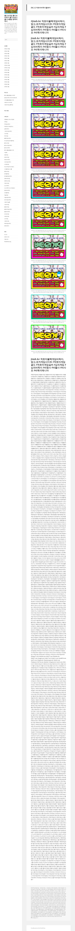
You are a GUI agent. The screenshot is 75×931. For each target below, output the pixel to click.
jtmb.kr (49, 888)
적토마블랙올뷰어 (34, 915)
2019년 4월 (6, 79)
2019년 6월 (6, 74)
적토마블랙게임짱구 (43, 910)
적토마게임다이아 (43, 893)
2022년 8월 (6, 53)
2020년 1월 (6, 63)
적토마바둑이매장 (56, 902)
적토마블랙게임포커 (61, 910)
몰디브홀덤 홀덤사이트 (9, 150)
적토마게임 (6, 183)
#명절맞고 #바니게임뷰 (9, 119)
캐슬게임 (6, 195)
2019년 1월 (6, 86)
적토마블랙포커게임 (37, 916)
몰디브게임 (6, 143)
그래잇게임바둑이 (8, 131)
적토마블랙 (49, 906)
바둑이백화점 (50, 889)
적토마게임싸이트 (58, 896)
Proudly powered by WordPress (38, 928)
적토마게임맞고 (50, 893)
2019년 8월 (6, 72)
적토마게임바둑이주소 (39, 895)
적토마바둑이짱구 (60, 905)
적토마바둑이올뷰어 (35, 905)
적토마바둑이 (50, 900)
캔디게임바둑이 (7, 199)
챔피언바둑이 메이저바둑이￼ (10, 97)
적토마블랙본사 (55, 913)
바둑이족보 (46, 890)
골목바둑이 (6, 128)
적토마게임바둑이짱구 (48, 895)
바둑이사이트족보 (57, 889)
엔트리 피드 (6, 237)
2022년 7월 (6, 56)
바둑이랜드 (38, 889)
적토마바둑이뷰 (37, 903)
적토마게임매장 (57, 893)
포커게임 (6, 218)
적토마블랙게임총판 (52, 910)
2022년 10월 (7, 48)
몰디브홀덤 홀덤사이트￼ (9, 95)
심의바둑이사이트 (57, 892)
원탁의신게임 (7, 181)
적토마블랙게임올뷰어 (58, 909)
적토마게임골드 (35, 893)
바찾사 (62, 890)
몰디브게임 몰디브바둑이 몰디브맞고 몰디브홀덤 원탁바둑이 (10, 18)
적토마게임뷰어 (35, 896)
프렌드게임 (6, 221)
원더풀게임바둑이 (8, 176)
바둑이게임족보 (54, 888)
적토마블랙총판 (57, 915)
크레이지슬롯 (7, 202)
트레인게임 (6, 216)
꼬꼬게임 (6, 133)
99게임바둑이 (7, 124)
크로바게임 (6, 204)
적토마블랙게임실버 (49, 909)
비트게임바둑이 (7, 162)
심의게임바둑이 (37, 892)
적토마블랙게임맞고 (47, 907)
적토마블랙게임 (55, 906)
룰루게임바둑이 (7, 138)
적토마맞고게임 (35, 900)
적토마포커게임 (50, 916)
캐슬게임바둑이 (7, 197)
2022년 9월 (6, 51)
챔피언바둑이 (7, 190)
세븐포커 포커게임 (8, 102)
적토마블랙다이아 (41, 912)
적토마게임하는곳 (58, 899)
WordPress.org (7, 241)
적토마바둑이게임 (57, 900)
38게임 (5, 121)
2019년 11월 (7, 67)
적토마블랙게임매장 (56, 907)
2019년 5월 (6, 77)
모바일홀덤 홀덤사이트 (9, 100)
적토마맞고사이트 (43, 900)
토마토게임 (6, 214)
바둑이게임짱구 (61, 888)
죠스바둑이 (6, 185)
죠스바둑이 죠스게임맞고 (9, 188)
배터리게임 (6, 157)
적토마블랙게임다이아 (38, 907)
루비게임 (6, 136)
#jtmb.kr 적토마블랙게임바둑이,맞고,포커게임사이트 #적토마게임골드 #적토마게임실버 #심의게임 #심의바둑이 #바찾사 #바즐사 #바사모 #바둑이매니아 (48, 27)
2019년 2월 (6, 84)
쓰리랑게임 (6, 164)
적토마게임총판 (43, 899)
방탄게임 (6, 155)
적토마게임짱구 (36, 899)
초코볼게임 (6, 192)
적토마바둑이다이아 (48, 902)
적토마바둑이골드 (40, 902)
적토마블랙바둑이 (38, 913)
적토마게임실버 (50, 896)
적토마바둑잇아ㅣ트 (42, 906)
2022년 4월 (6, 58)
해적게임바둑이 (7, 223)
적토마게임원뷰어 (39, 898)
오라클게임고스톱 (8, 169)
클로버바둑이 (7, 211)
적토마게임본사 (57, 895)
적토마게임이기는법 (47, 898)
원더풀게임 (6, 173)
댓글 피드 (6, 239)
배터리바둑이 (7, 159)
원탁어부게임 (7, 178)
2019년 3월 (6, 82)
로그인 (5, 234)
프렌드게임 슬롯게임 (8, 104)
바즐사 (59, 890)
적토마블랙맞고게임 (57, 912)
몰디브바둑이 (7, 147)
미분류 (5, 152)
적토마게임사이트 (43, 896)
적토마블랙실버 (62, 913)
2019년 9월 (6, 70)
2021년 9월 (6, 60)
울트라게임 (6, 171)
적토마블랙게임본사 (40, 909)
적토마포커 (44, 916)
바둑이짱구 (52, 890)
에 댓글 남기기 (35, 917)
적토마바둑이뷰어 (45, 903)
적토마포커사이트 (58, 916)
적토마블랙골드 (34, 912)
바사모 (56, 890)
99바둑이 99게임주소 (8, 126)
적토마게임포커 (50, 899)
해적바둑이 (6, 225)
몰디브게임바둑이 (8, 145)
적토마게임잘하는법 (56, 898)
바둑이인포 (41, 890)
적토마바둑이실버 (62, 903)
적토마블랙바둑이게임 (47, 913)
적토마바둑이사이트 (53, 903)
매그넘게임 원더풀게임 (9, 140)
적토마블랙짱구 (50, 915)
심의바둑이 (43, 892)
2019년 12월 (7, 65)
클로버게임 (6, 207)
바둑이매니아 (44, 889)
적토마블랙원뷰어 (42, 915)
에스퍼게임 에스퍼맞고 (9, 166)
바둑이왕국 (36, 890)
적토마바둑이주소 (52, 905)
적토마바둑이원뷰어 (44, 905)
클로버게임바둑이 (8, 209)
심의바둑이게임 (49, 892)
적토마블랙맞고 (49, 912)
